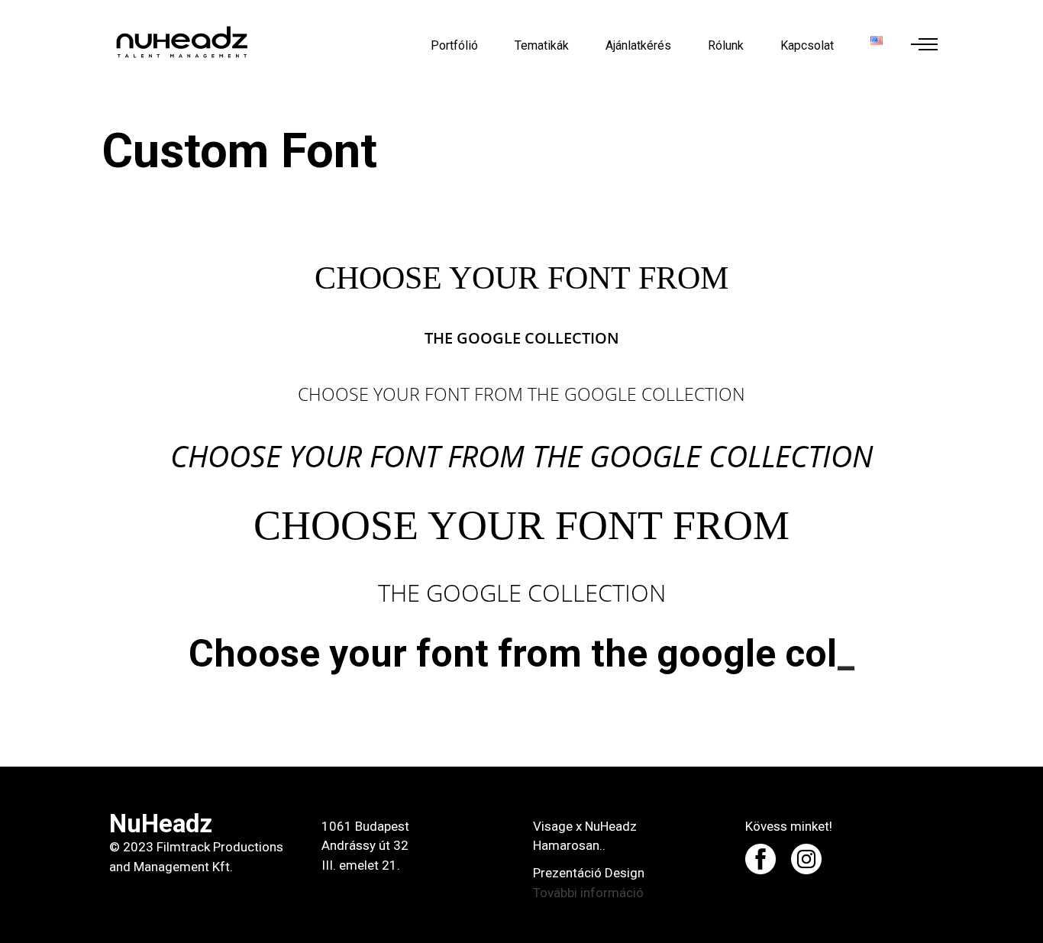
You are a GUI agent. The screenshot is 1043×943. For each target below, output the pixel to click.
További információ (588, 892)
